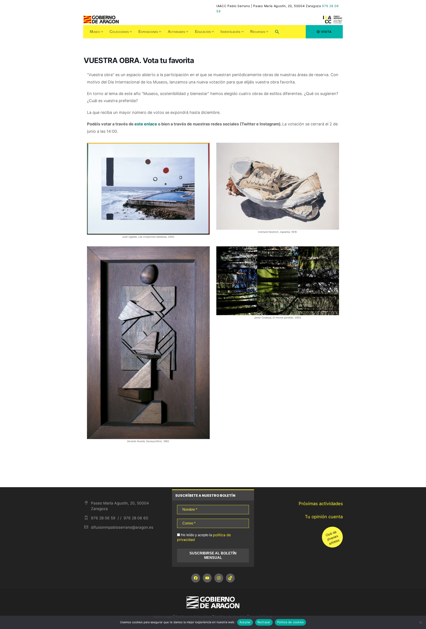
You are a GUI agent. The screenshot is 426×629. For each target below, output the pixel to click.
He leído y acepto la (204, 537)
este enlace (145, 124)
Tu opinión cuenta (324, 516)
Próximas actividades (321, 503)
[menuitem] (96, 31)
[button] (277, 32)
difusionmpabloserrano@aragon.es (122, 527)
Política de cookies (290, 622)
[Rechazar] (420, 622)
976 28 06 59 (103, 518)
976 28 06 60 (135, 518)
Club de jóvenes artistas (332, 537)
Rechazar (263, 622)
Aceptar (245, 622)
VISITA (326, 32)
